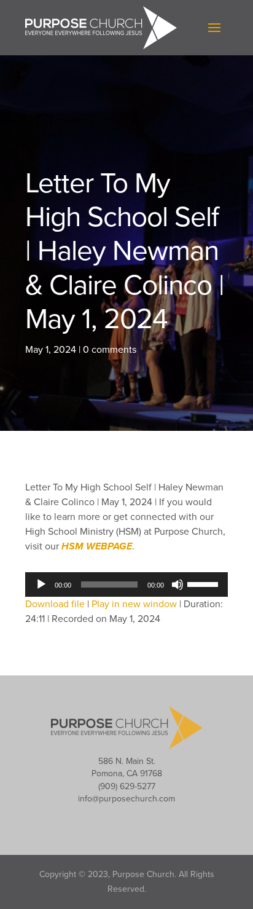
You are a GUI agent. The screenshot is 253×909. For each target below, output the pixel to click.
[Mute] (177, 584)
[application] (126, 584)
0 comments (109, 350)
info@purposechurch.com (126, 798)
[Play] (41, 584)
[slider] (204, 583)
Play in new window (134, 604)
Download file (55, 604)
